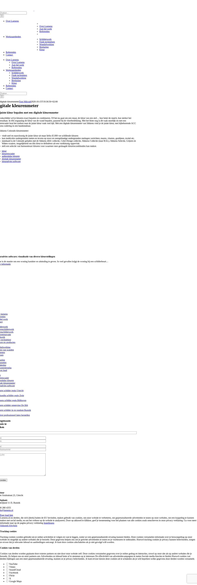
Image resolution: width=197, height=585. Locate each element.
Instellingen (49, 523)
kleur (4, 151)
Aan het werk (45, 29)
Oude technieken (47, 42)
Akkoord (4, 525)
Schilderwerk (45, 39)
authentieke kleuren (11, 156)
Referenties (44, 31)
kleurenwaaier (8, 153)
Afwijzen (13, 525)
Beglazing (44, 47)
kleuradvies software (11, 161)
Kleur (42, 49)
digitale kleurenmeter (11, 159)
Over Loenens (45, 26)
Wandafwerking (46, 44)
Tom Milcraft (25, 101)
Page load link (6, 515)
